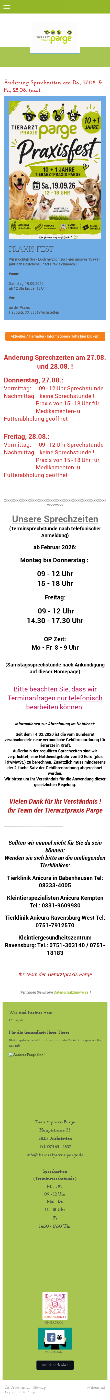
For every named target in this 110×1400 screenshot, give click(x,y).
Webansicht (95, 1387)
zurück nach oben (55, 1365)
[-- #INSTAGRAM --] (55, 1306)
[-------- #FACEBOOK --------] (55, 1339)
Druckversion (20, 1387)
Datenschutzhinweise (71, 992)
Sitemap (39, 1387)
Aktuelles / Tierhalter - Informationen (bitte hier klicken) (55, 336)
